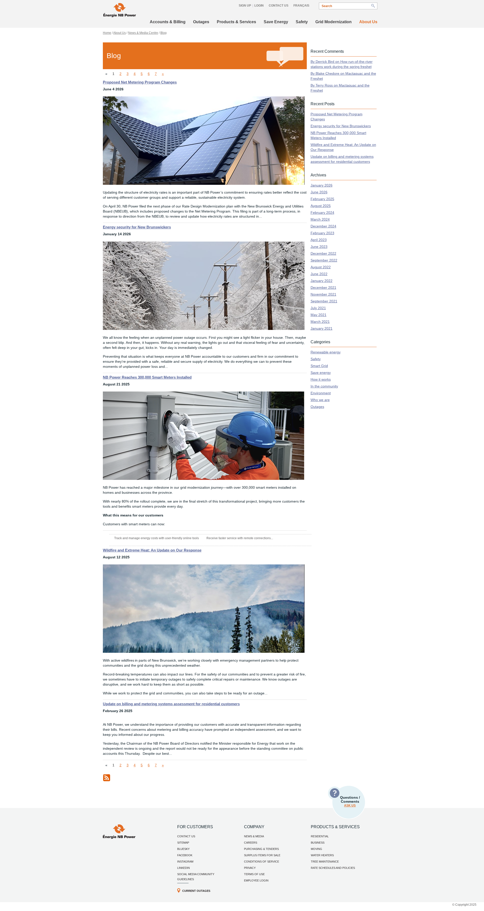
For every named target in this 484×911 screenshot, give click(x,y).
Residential (320, 836)
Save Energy (276, 22)
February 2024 (322, 213)
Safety (302, 22)
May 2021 (318, 315)
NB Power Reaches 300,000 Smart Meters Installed (147, 377)
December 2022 (323, 253)
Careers (250, 842)
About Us (368, 22)
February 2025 (322, 199)
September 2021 (324, 301)
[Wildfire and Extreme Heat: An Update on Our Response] (204, 651)
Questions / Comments (350, 801)
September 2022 (324, 260)
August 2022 (321, 267)
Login (259, 5)
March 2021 (320, 322)
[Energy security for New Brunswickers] (204, 329)
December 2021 (323, 287)
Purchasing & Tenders (261, 848)
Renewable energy (326, 352)
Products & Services (236, 22)
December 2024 (323, 226)
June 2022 (319, 274)
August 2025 (321, 206)
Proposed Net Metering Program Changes (140, 82)
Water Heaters (322, 855)
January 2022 (321, 281)
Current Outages (196, 890)
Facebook (184, 855)
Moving (316, 848)
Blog (163, 33)
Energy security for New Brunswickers (137, 227)
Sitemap (183, 842)
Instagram (185, 861)
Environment (321, 393)
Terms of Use (254, 874)
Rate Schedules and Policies (333, 867)
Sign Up (245, 5)
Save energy (321, 373)
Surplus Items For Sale (262, 855)
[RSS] (106, 780)
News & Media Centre (143, 33)
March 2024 (320, 219)
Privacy (250, 867)
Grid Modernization (333, 22)
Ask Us (350, 805)
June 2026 (319, 192)
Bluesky (183, 848)
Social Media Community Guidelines (195, 877)
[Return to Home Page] (119, 10)
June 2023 (319, 247)
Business (317, 842)
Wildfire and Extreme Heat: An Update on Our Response (152, 550)
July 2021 (318, 308)
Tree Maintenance (325, 861)
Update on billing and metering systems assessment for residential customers (171, 704)
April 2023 (319, 240)
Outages (201, 22)
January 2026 (321, 185)
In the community (324, 386)
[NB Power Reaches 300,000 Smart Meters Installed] (204, 479)
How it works (321, 379)
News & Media (254, 836)
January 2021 (321, 328)
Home (107, 33)
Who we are (320, 400)
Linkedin (183, 867)
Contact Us (278, 5)
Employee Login (256, 880)
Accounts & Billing (168, 22)
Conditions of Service (261, 861)
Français (301, 5)
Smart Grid (319, 366)
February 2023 (322, 233)
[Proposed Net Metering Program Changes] (204, 183)
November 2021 (323, 294)
